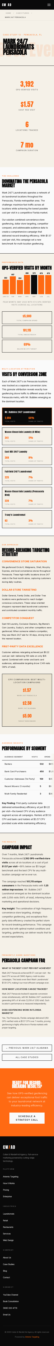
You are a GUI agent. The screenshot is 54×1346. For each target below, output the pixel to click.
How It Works (9, 1183)
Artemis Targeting (10, 1176)
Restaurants (8, 1227)
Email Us (6, 1314)
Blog (5, 1271)
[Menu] (49, 5)
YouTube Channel (10, 1295)
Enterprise (7, 1196)
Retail (5, 1220)
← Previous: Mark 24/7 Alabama (27, 1048)
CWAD (6, 5)
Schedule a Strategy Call (27, 1118)
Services (7, 1234)
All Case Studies (27, 1057)
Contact (6, 1277)
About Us (7, 1257)
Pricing (6, 1190)
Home (8, 13)
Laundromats (8, 1214)
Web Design (8, 1240)
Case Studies (22, 13)
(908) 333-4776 (10, 1308)
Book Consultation (11, 1301)
